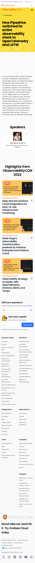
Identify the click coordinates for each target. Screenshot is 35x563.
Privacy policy (24, 329)
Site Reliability (24, 373)
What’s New (5, 401)
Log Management (25, 376)
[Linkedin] (15, 557)
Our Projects (23, 413)
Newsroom (22, 452)
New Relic (4, 434)
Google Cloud (5, 422)
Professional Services (26, 464)
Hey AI (21, 467)
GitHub (21, 416)
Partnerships (23, 449)
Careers (21, 446)
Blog (2, 446)
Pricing (3, 344)
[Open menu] (32, 5)
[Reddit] (31, 557)
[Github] (20, 557)
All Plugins (4, 416)
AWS (2, 419)
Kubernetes (5, 428)
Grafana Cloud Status (8, 404)
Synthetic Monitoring (8, 385)
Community (5, 449)
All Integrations (6, 413)
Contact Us (22, 458)
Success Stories (24, 455)
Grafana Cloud (18, 528)
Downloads (22, 419)
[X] (9, 557)
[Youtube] (26, 557)
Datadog (4, 431)
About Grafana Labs (25, 443)
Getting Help (23, 461)
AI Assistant (5, 352)
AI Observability (24, 341)
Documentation (6, 443)
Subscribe (28, 325)
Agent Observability (8, 355)
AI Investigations (7, 398)
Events (3, 452)
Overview (4, 341)
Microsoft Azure (6, 425)
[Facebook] (3, 557)
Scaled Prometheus (25, 365)
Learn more (28, 1)
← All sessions (7, 15)
